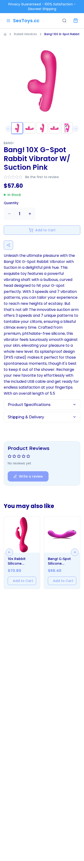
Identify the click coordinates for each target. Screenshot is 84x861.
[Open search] (64, 20)
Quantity (11, 203)
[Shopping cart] (75, 20)
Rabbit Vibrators (25, 34)
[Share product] (8, 245)
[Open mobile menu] (8, 20)
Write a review (31, 476)
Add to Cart (45, 230)
